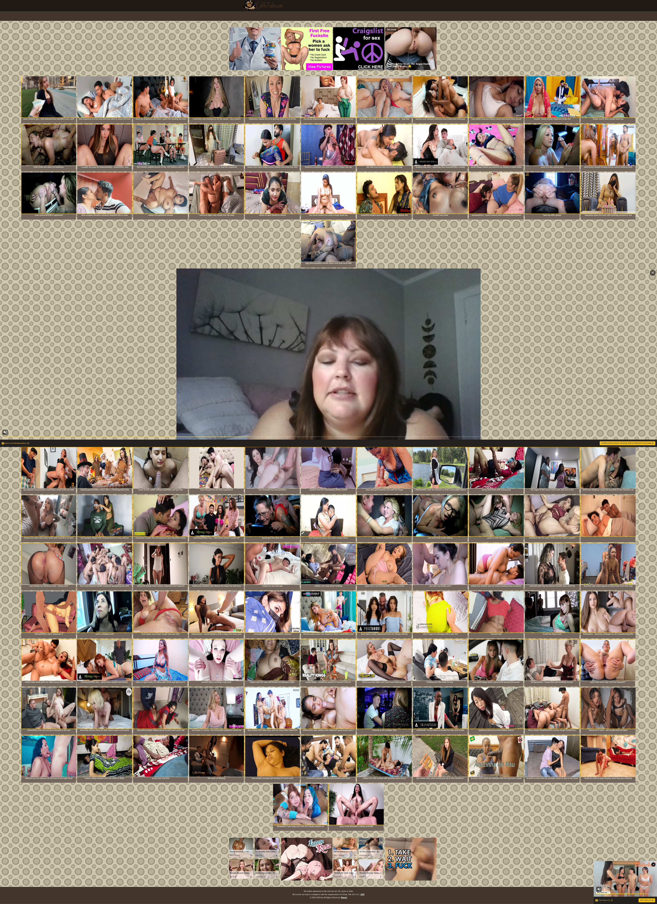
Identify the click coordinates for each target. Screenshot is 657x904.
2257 (362, 894)
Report (344, 897)
